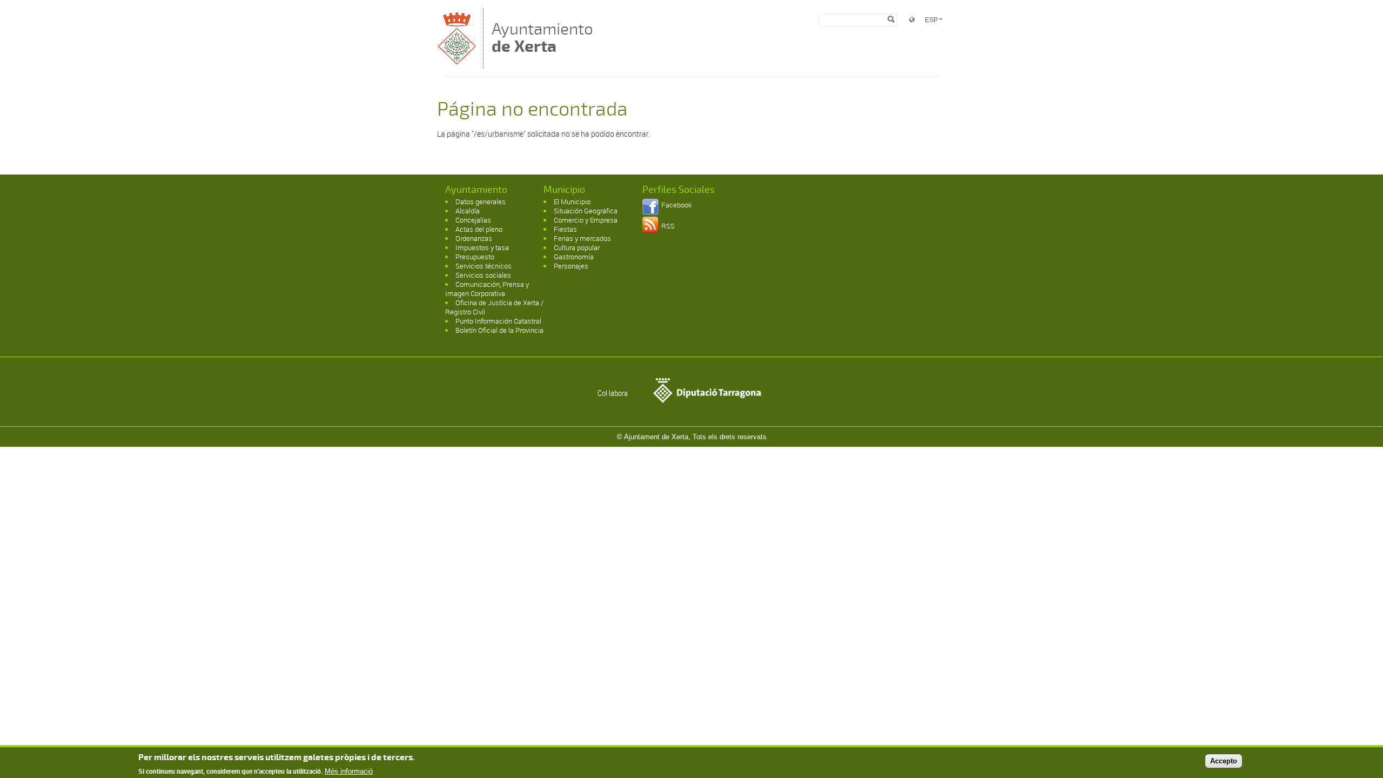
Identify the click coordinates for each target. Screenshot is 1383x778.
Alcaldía (467, 211)
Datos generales (480, 201)
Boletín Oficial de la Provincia (499, 330)
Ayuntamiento (542, 37)
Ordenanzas (473, 238)
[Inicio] (457, 63)
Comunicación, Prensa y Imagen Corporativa (487, 288)
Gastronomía (574, 256)
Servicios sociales (483, 275)
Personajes (571, 266)
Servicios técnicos (483, 266)
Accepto (1223, 761)
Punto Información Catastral (498, 321)
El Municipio (572, 201)
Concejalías (473, 220)
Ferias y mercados (582, 238)
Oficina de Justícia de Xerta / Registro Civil (494, 307)
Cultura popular (577, 247)
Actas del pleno (478, 229)
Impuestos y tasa (482, 247)
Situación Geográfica (585, 211)
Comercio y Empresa (585, 220)
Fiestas (565, 229)
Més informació (349, 771)
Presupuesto (474, 256)
